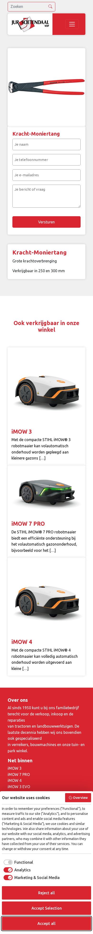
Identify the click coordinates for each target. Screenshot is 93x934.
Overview (80, 798)
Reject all (46, 893)
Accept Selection (46, 908)
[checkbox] (17, 862)
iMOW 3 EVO (19, 787)
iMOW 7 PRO (19, 774)
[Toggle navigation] (72, 24)
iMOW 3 (14, 768)
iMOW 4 (14, 780)
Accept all (46, 923)
